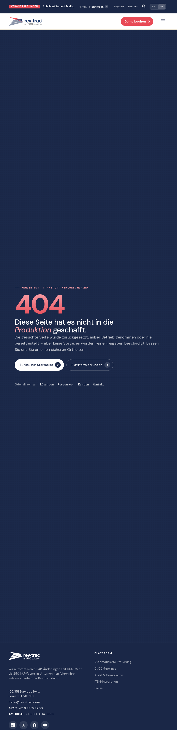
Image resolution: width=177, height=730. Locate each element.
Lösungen (47, 384)
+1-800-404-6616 (40, 714)
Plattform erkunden (86, 365)
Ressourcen (66, 384)
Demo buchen (135, 21)
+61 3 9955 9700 (31, 708)
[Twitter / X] (23, 725)
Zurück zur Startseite (36, 365)
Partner (133, 6)
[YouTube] (45, 725)
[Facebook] (34, 725)
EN (153, 6)
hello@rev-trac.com (24, 702)
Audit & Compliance (109, 675)
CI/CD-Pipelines (105, 668)
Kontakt (98, 384)
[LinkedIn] (13, 725)
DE (161, 6)
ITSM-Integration (106, 681)
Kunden (83, 384)
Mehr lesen (94, 7)
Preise (99, 688)
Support (119, 6)
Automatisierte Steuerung (113, 662)
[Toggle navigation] (163, 21)
